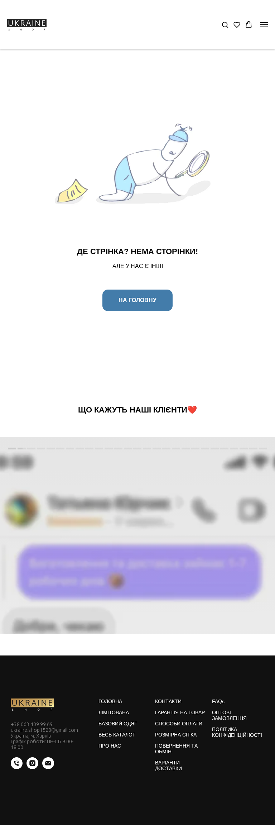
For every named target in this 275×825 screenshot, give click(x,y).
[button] (225, 24)
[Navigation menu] (264, 24)
